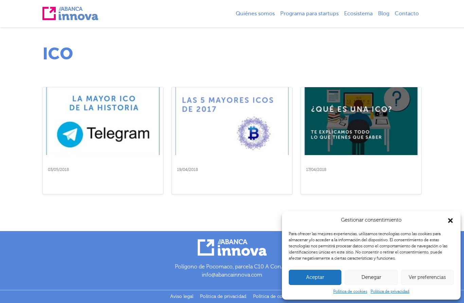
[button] (450, 220)
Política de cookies (350, 291)
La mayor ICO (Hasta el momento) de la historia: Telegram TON (98, 179)
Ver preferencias (427, 277)
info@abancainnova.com (232, 275)
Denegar (371, 277)
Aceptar (315, 277)
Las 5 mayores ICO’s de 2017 (213, 176)
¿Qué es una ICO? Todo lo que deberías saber (356, 179)
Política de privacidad (390, 291)
